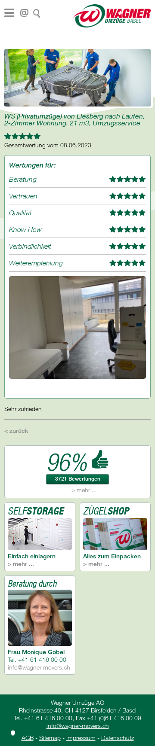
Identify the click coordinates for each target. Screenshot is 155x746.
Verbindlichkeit (30, 246)
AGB (28, 737)
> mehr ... (84, 489)
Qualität (20, 212)
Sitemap (50, 737)
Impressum (81, 737)
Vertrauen (23, 196)
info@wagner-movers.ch (39, 667)
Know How (25, 229)
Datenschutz (117, 737)
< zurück (16, 430)
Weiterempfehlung (36, 263)
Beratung (23, 179)
